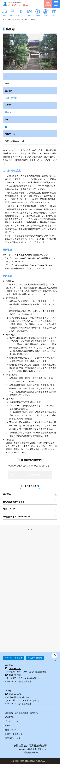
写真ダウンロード (21, 19)
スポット (21, 15)
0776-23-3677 (15, 675)
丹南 (7, 112)
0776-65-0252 (15, 668)
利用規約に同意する (32, 460)
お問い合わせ (36, 658)
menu (56, 6)
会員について (11, 729)
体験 (29, 15)
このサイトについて (13, 734)
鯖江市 (12, 112)
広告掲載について (13, 738)
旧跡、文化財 (11, 98)
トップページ (7, 19)
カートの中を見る (28, 486)
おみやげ (54, 15)
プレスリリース (12, 721)
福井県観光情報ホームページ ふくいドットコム (15, 4)
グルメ (46, 15)
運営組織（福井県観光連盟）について (21, 713)
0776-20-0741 (15, 694)
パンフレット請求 (14, 658)
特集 (4, 15)
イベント (37, 15)
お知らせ (9, 725)
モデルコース (12, 15)
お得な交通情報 (48, 4)
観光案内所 (10, 717)
